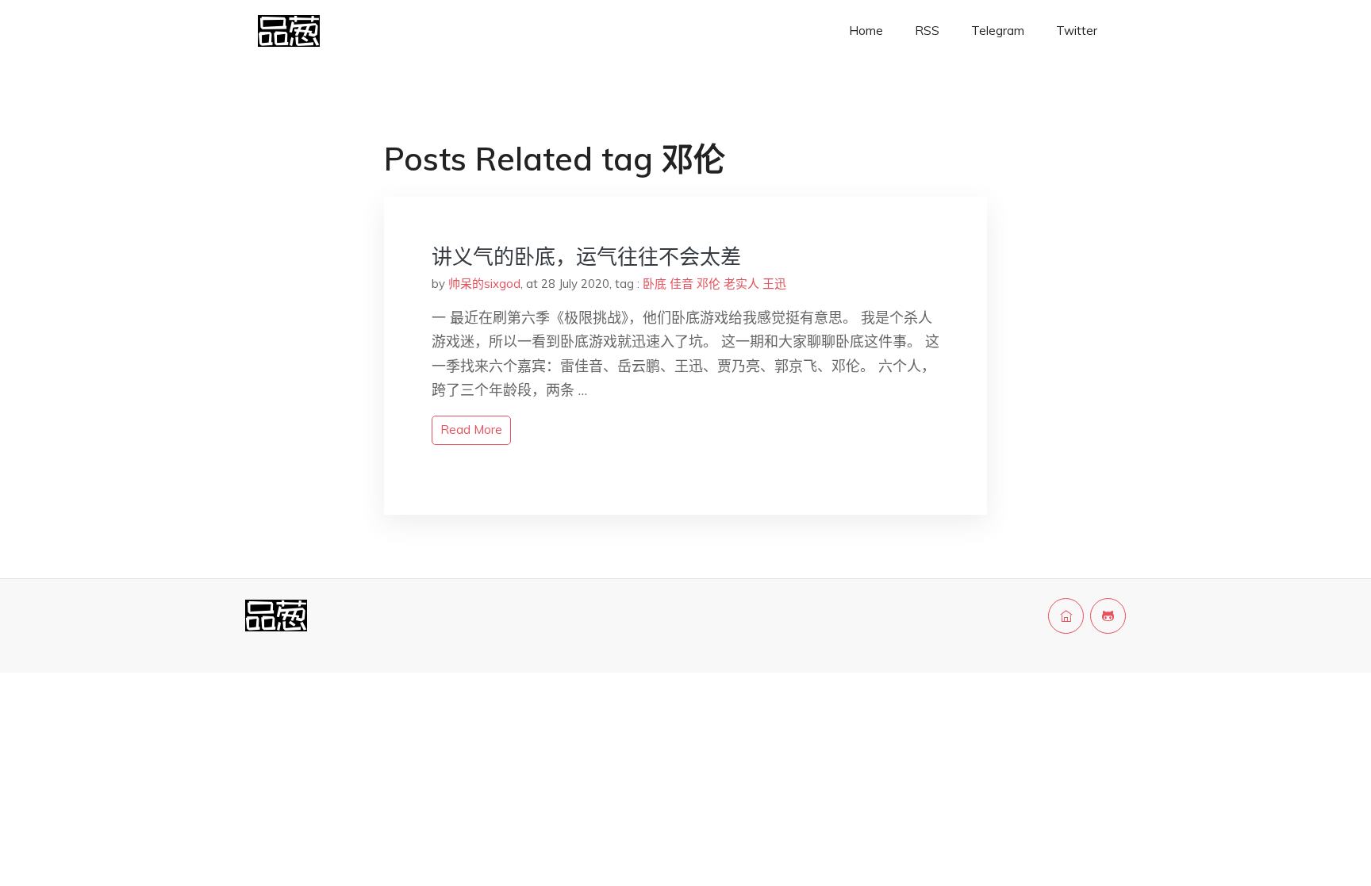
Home (866, 30)
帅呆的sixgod (484, 283)
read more (471, 429)
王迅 (774, 283)
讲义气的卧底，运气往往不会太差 (586, 257)
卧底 (654, 283)
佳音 (681, 283)
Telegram (997, 30)
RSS (927, 30)
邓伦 (708, 283)
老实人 (741, 283)
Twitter (1076, 30)
